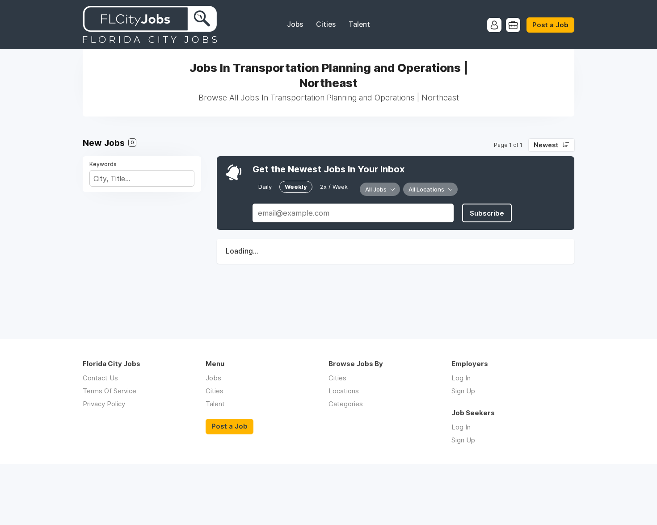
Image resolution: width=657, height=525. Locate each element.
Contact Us (100, 378)
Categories (345, 404)
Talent (359, 24)
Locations (343, 391)
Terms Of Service (109, 391)
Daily (265, 186)
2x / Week (334, 186)
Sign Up (463, 391)
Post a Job (550, 25)
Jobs (295, 24)
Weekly (296, 186)
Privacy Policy (104, 404)
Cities (326, 24)
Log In (461, 378)
